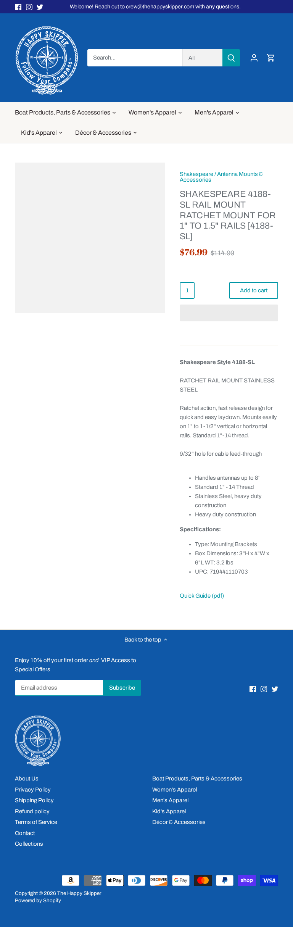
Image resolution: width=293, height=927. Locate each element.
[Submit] (231, 57)
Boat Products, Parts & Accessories (197, 778)
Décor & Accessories (179, 822)
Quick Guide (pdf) (202, 596)
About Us (27, 778)
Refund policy (32, 811)
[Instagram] (29, 7)
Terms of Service (36, 822)
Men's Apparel (170, 800)
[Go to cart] (270, 57)
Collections (29, 844)
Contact (25, 833)
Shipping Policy (34, 800)
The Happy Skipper (79, 893)
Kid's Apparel (169, 811)
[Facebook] (18, 7)
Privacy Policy (33, 790)
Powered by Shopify (38, 900)
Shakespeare (196, 174)
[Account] (254, 57)
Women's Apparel (174, 790)
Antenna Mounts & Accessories (221, 177)
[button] (229, 313)
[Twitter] (40, 7)
